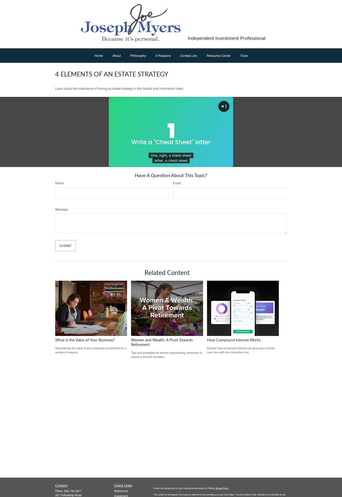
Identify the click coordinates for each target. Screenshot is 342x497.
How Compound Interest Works (234, 340)
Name (59, 183)
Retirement (121, 491)
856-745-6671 (73, 491)
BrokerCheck (222, 488)
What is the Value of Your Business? (85, 340)
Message (61, 209)
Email (177, 183)
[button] (99, 55)
